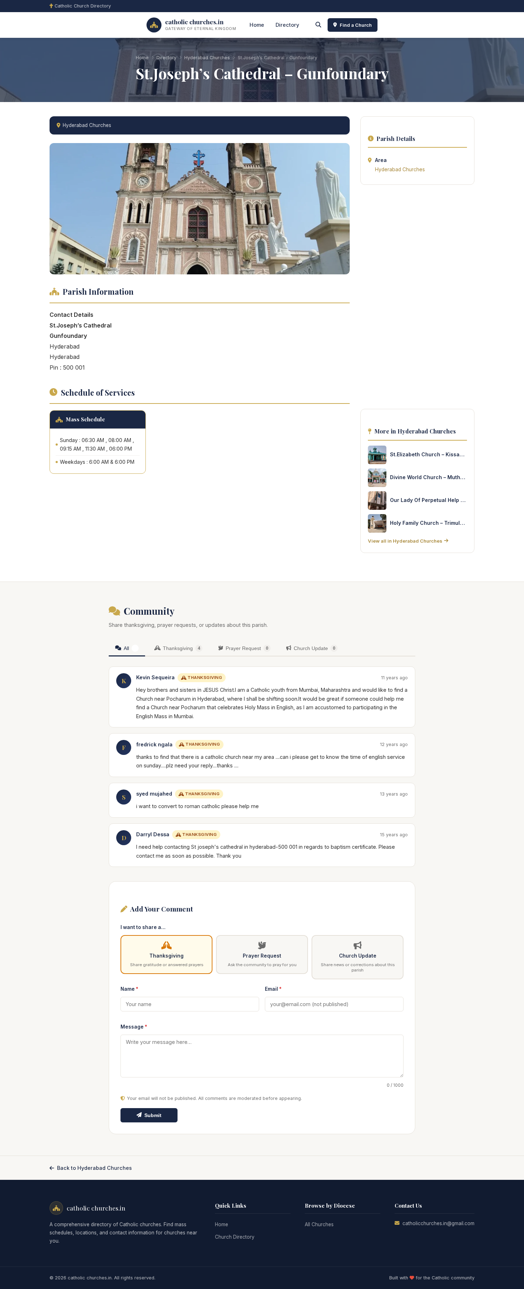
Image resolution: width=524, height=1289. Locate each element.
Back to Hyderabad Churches (94, 1168)
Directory (287, 25)
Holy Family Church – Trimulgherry (428, 523)
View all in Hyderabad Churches (405, 541)
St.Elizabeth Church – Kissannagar (428, 454)
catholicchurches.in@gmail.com (438, 1223)
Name (129, 989)
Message (133, 1027)
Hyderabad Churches (207, 57)
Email (273, 989)
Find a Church (356, 25)
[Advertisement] (417, 299)
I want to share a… (142, 927)
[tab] (127, 648)
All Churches (319, 1224)
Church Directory (235, 1237)
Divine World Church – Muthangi (428, 477)
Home (257, 25)
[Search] (318, 25)
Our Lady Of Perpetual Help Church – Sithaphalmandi (428, 500)
